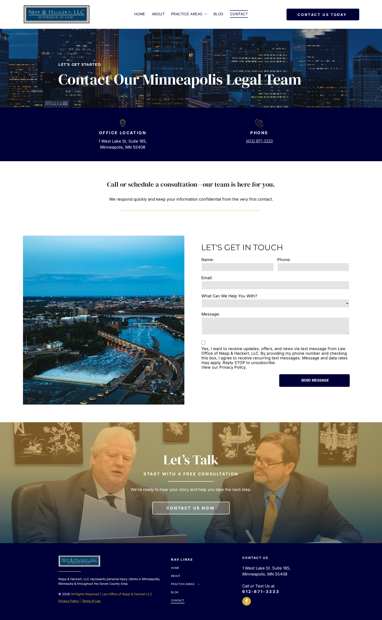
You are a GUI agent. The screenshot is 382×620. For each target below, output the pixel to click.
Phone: (284, 259)
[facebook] (246, 602)
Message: (210, 314)
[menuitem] (140, 14)
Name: (207, 259)
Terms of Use (91, 601)
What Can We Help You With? (229, 296)
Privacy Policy (232, 367)
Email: (206, 277)
